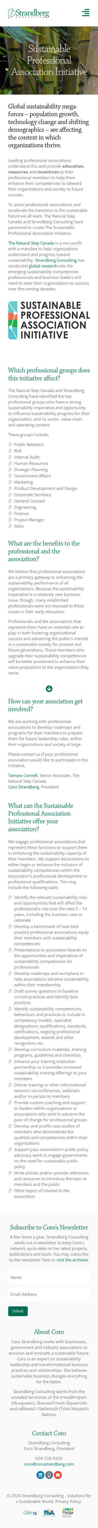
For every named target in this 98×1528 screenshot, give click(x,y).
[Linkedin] (40, 1475)
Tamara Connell (23, 775)
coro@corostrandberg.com (49, 1464)
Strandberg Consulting (56, 260)
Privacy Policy (68, 1501)
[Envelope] (58, 1475)
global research (43, 266)
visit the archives (72, 1259)
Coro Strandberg (23, 786)
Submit (18, 1311)
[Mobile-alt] (49, 1475)
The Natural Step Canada (31, 243)
